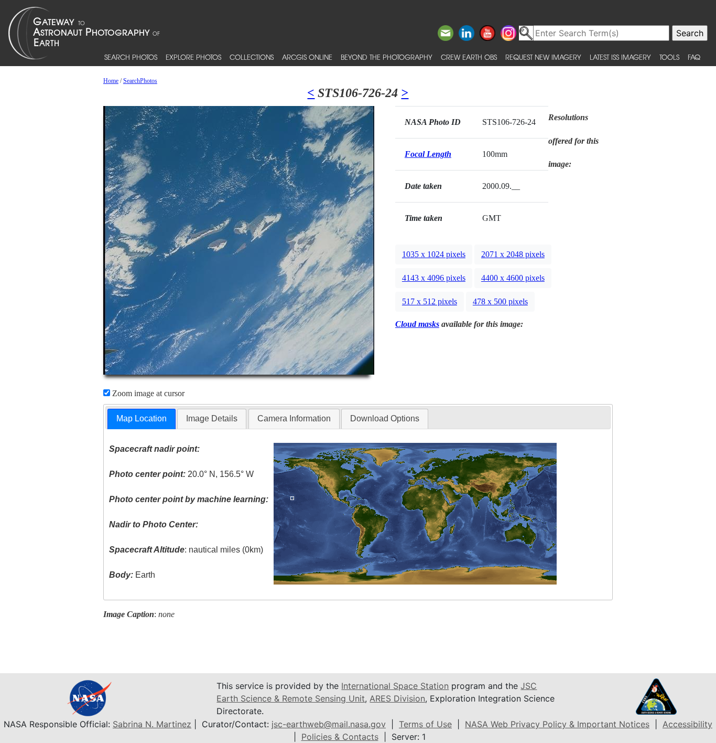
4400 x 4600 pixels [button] (513, 277)
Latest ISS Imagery (620, 57)
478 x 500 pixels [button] (500, 301)
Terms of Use (425, 724)
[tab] (141, 419)
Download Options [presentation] (384, 418)
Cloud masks (417, 324)
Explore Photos (193, 57)
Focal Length (428, 154)
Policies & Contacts (339, 736)
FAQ (694, 57)
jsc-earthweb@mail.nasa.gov (329, 724)
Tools (669, 57)
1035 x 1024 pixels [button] (433, 254)
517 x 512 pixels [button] (429, 301)
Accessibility (687, 724)
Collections (252, 57)
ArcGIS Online (307, 57)
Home (110, 80)
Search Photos (130, 57)
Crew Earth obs (469, 57)
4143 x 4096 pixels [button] (433, 277)
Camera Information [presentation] (294, 418)
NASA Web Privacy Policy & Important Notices (557, 724)
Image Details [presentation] (211, 418)
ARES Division (397, 698)
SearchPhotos (140, 80)
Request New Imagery (543, 57)
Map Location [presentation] (141, 418)
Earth (132, 574)
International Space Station (395, 686)
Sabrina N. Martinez (152, 724)
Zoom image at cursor (147, 393)
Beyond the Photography (386, 57)
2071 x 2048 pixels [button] (513, 254)
